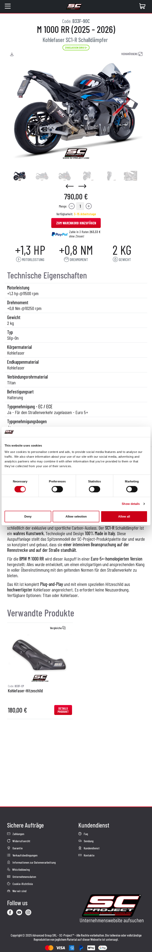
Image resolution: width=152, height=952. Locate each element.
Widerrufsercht (21, 841)
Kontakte (88, 855)
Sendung (88, 841)
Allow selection (76, 516)
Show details (131, 503)
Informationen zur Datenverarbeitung (34, 862)
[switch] (57, 489)
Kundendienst (91, 848)
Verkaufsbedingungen (24, 855)
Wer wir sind (19, 891)
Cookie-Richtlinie (22, 884)
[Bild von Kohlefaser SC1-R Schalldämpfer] (20, 176)
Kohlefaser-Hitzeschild (25, 690)
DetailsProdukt (63, 710)
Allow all (124, 516)
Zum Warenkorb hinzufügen (76, 223)
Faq (85, 834)
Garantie (17, 848)
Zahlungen (18, 834)
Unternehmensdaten (24, 876)
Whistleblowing (21, 869)
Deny (27, 516)
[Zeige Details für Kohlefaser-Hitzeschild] (40, 658)
